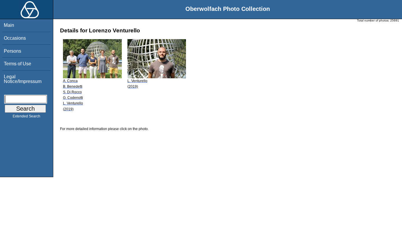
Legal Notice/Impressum (22, 79)
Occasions (15, 38)
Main (9, 25)
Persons (12, 51)
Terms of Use (17, 63)
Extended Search (26, 116)
